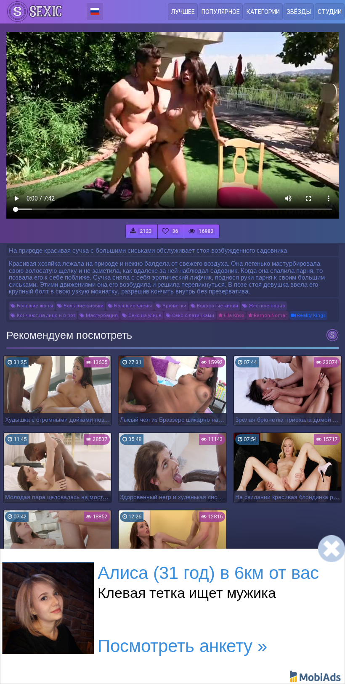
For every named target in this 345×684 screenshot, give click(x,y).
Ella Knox (233, 315)
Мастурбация (101, 315)
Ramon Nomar (269, 315)
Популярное (221, 11)
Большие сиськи (83, 306)
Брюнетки (173, 306)
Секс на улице (144, 315)
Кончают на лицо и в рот (45, 315)
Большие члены (132, 306)
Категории (263, 11)
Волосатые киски (217, 306)
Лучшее (183, 11)
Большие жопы (34, 306)
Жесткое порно (266, 306)
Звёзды (299, 11)
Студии (330, 11)
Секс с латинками (192, 315)
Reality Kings (311, 315)
